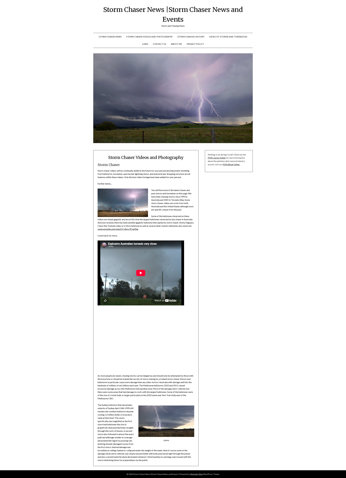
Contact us (159, 44)
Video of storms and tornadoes (228, 36)
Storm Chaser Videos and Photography (149, 36)
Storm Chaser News (110, 36)
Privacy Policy (195, 44)
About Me (176, 44)
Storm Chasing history (190, 36)
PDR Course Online (217, 158)
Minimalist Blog (196, 474)
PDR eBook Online (231, 164)
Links (145, 44)
